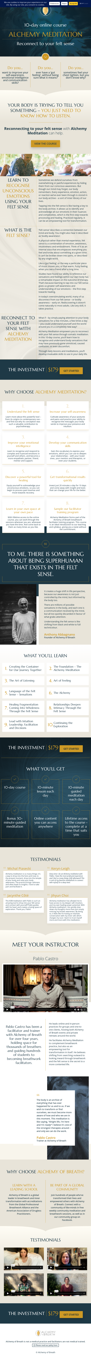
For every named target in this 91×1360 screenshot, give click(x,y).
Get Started (71, 370)
